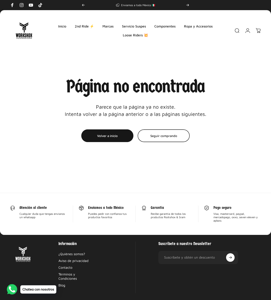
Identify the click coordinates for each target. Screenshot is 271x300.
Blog (61, 285)
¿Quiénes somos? (71, 254)
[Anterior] (83, 5)
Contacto (65, 267)
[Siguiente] (187, 5)
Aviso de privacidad (73, 261)
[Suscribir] (230, 257)
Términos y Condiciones (67, 276)
